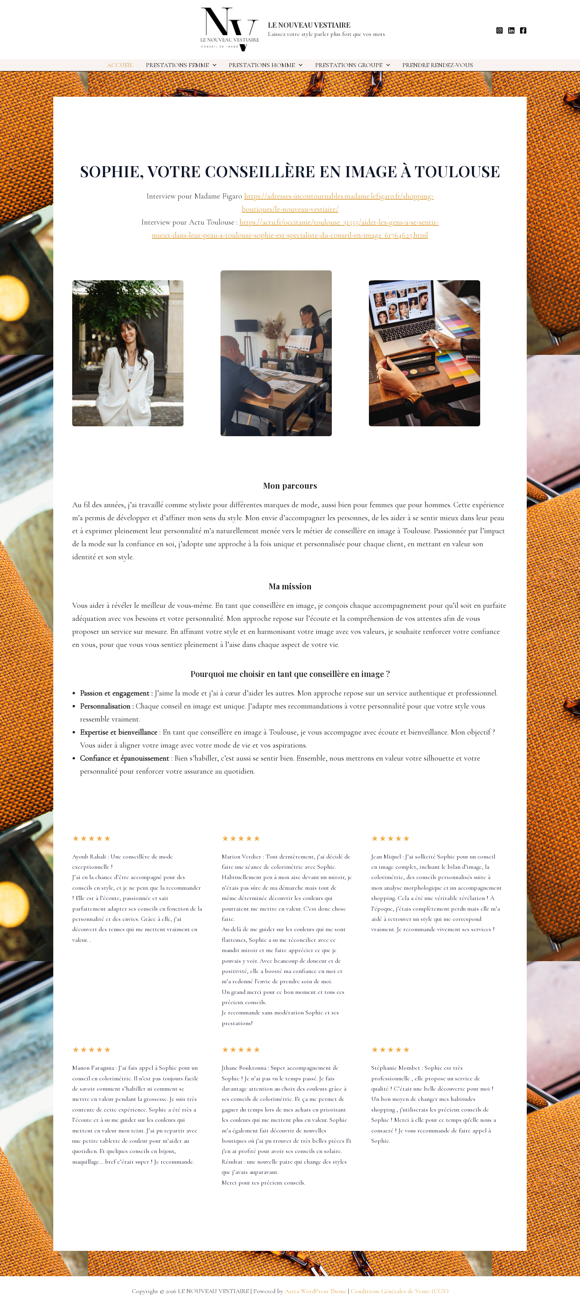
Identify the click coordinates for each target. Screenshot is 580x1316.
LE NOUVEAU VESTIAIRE (309, 25)
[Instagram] (499, 30)
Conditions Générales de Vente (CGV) (400, 1291)
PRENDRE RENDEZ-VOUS (437, 65)
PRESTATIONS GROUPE (348, 65)
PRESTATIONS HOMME (262, 65)
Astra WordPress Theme (315, 1291)
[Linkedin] (511, 30)
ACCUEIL (120, 65)
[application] (213, 65)
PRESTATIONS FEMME (177, 65)
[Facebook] (523, 30)
